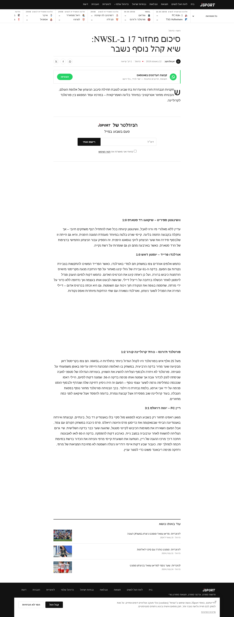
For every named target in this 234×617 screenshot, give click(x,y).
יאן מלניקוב (169, 61)
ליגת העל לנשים (135, 590)
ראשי (178, 31)
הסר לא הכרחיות (31, 604)
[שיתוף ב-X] (56, 61)
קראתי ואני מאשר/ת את (116, 151)
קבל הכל (54, 604)
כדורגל (171, 31)
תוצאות (117, 590)
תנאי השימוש (104, 151)
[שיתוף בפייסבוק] (63, 61)
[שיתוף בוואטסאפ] (70, 61)
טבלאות (104, 590)
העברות (36, 590)
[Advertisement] (117, 190)
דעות (23, 590)
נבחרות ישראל (87, 590)
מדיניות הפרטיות (208, 612)
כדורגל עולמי (67, 590)
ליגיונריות (50, 590)
